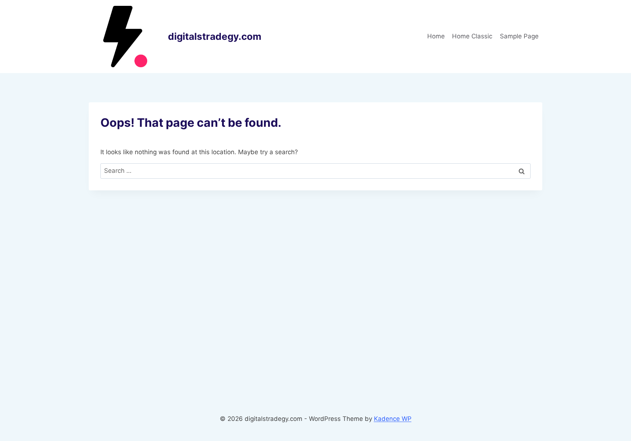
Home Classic (472, 36)
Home (436, 36)
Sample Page (519, 36)
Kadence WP (393, 418)
